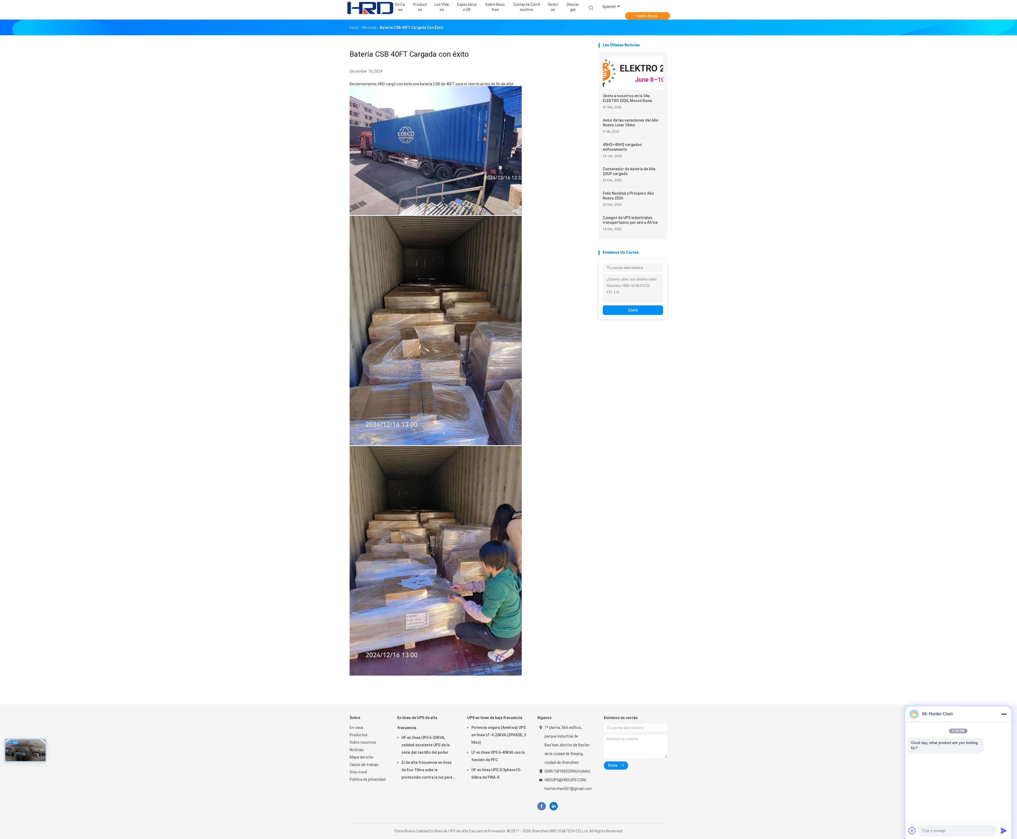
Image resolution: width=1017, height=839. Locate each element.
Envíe (633, 310)
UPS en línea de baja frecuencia (494, 718)
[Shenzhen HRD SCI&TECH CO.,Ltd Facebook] (541, 806)
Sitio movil (358, 772)
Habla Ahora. (647, 16)
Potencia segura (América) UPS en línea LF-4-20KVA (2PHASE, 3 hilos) (498, 734)
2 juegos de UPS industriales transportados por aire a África (630, 220)
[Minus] (1004, 714)
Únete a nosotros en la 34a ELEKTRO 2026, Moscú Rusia (627, 98)
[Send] (1004, 830)
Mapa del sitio (361, 757)
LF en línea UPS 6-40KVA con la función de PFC (498, 756)
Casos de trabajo (364, 764)
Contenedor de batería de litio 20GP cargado (629, 171)
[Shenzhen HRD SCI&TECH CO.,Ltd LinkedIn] (553, 806)
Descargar (573, 7)
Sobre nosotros (363, 742)
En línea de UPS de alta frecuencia (417, 723)
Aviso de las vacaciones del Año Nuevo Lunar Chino (630, 122)
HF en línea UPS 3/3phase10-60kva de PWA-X (496, 773)
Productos (359, 735)
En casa (356, 727)
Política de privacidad (368, 779)
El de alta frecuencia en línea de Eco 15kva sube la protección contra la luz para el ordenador (429, 770)
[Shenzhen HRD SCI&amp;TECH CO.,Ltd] (370, 8)
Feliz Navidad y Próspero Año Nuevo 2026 (628, 195)
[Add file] (912, 830)
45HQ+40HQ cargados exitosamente (622, 146)
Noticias (357, 750)
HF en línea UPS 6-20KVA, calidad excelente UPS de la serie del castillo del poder (426, 745)
